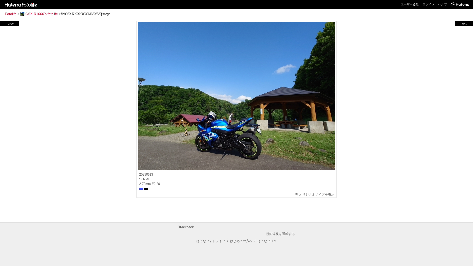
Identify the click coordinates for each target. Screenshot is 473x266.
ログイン (428, 4)
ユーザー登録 (410, 4)
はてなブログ (267, 241)
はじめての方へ (241, 241)
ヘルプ (442, 4)
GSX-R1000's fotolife (41, 14)
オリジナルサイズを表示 (316, 194)
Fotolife (11, 14)
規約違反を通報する (280, 234)
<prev (10, 23)
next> (464, 23)
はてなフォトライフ (210, 241)
